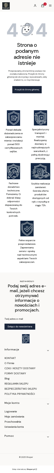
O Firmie (9, 363)
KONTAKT (10, 358)
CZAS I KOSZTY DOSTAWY (19, 368)
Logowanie (10, 411)
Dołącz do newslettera (20, 326)
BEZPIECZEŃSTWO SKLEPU (20, 388)
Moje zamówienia (14, 416)
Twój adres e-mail (13, 318)
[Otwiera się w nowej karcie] (26, 338)
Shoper (29, 457)
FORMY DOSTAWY (15, 373)
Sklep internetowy (23, 469)
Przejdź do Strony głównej (27, 89)
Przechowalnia (12, 421)
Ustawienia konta (14, 426)
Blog (7, 378)
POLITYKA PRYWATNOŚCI (19, 394)
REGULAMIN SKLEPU (16, 383)
